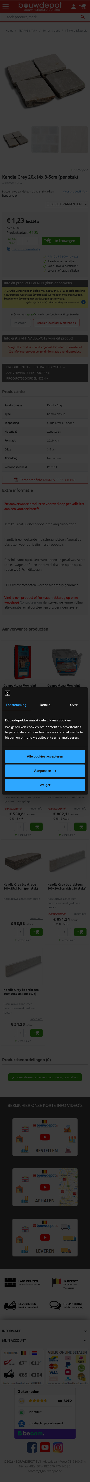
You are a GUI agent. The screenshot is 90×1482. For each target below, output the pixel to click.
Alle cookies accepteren (45, 756)
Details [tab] (45, 705)
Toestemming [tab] (16, 705)
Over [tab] (74, 705)
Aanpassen (42, 771)
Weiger (45, 785)
